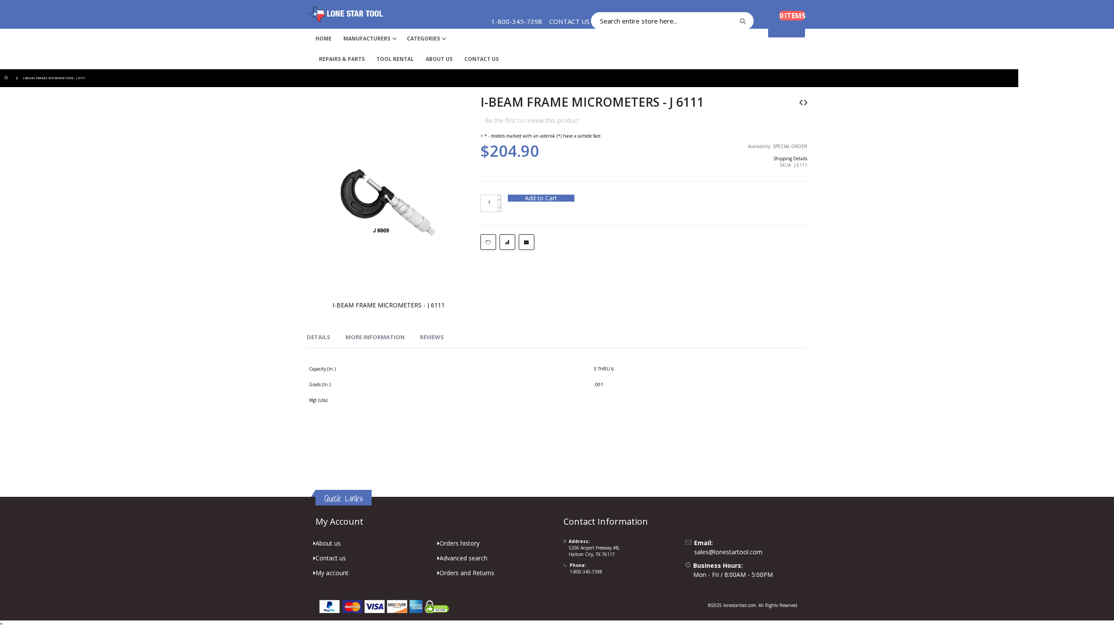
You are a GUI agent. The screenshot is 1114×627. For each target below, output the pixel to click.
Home (7, 78)
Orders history (460, 543)
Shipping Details (790, 158)
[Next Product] (805, 102)
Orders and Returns (467, 573)
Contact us (330, 558)
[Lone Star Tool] (346, 14)
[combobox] (672, 21)
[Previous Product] (801, 102)
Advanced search (463, 558)
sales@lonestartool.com (728, 552)
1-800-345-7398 (586, 572)
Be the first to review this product (532, 120)
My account (332, 573)
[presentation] (318, 337)
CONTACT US (569, 21)
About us (328, 543)
